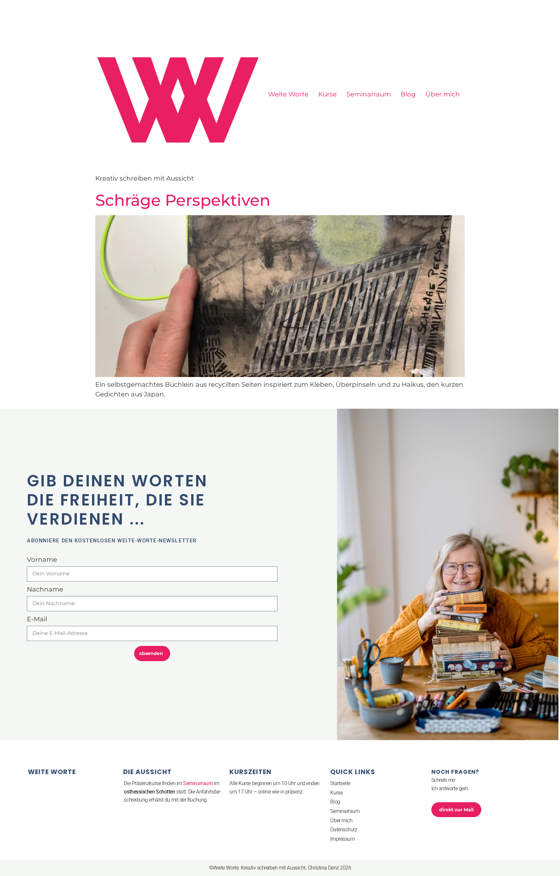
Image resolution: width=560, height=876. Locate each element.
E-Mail (37, 619)
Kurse (327, 94)
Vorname (42, 559)
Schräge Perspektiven (182, 200)
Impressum (342, 839)
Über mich (443, 94)
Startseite (340, 783)
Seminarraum (368, 94)
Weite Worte (288, 94)
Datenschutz (343, 829)
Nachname (45, 589)
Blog (408, 94)
